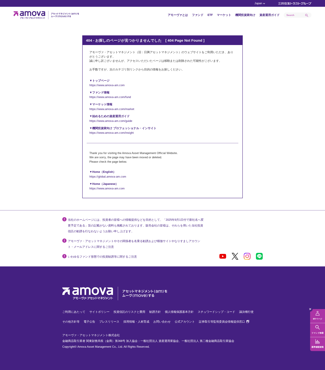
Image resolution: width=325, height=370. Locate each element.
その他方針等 (71, 321)
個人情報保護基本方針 (179, 311)
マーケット (224, 15)
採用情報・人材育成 (136, 321)
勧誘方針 (155, 311)
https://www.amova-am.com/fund (110, 97)
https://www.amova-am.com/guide (110, 121)
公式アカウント (185, 321)
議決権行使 (246, 311)
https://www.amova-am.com (107, 85)
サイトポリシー (99, 311)
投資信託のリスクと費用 (129, 311)
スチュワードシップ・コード (216, 311)
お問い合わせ (162, 321)
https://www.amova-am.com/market (111, 109)
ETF (210, 15)
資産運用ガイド (269, 15)
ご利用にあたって (73, 311)
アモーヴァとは (178, 15)
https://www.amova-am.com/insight (111, 132)
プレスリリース (109, 321)
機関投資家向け (245, 15)
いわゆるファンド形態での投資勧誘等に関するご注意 (102, 256)
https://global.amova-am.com (107, 176)
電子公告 (89, 321)
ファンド (197, 15)
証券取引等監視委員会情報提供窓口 (224, 321)
